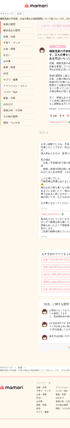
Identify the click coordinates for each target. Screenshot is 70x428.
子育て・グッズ (11, 42)
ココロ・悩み (10, 91)
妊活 (5, 73)
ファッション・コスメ (15, 85)
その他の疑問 (10, 116)
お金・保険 (9, 48)
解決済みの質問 (11, 30)
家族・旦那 (9, 98)
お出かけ (8, 104)
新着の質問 (9, 24)
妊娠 (55, 116)
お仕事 (7, 61)
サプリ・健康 (10, 79)
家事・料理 (9, 67)
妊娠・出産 (9, 36)
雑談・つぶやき (11, 122)
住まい (7, 55)
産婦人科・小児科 (12, 110)
